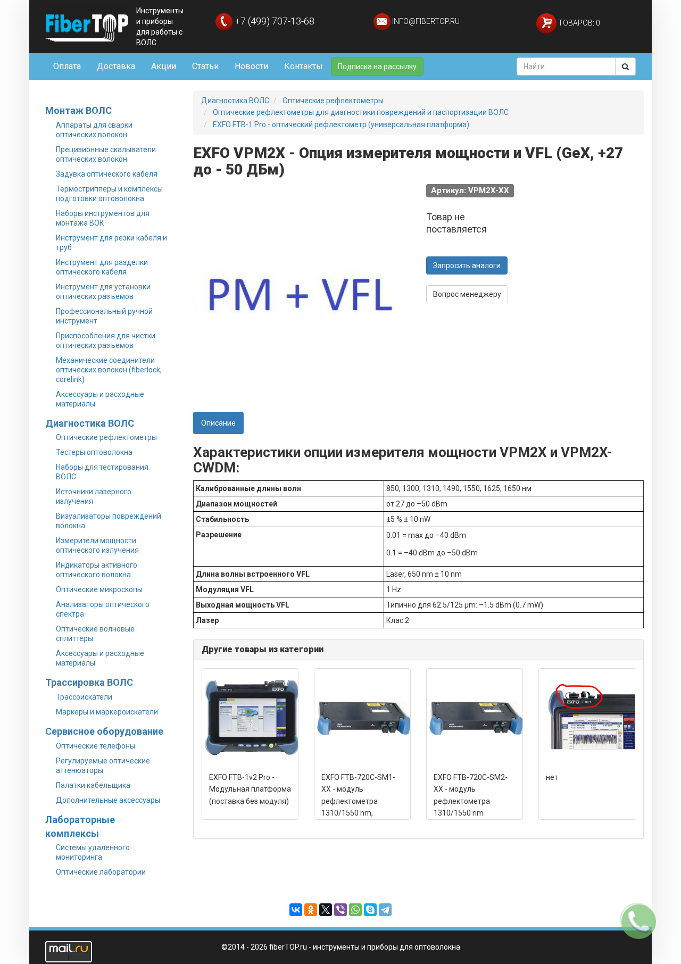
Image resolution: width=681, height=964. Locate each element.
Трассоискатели (84, 697)
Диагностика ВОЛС (89, 423)
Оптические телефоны (95, 746)
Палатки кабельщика (93, 785)
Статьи (205, 66)
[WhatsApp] (355, 909)
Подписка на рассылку (377, 66)
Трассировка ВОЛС (89, 682)
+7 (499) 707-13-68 (273, 21)
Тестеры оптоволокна (94, 452)
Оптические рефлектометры (106, 437)
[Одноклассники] (310, 909)
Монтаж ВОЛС (78, 110)
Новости (251, 66)
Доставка (116, 66)
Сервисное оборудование (104, 731)
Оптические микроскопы (99, 589)
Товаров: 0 (578, 23)
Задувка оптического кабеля (106, 174)
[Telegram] (385, 909)
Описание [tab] (218, 423)
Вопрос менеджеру (467, 294)
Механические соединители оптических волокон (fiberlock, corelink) (109, 370)
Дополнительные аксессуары (108, 800)
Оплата (67, 66)
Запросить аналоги (467, 265)
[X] (325, 909)
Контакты (303, 66)
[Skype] (370, 909)
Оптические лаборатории (101, 872)
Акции (163, 66)
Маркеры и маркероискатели (107, 712)
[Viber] (340, 909)
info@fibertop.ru (425, 21)
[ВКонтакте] (295, 909)
